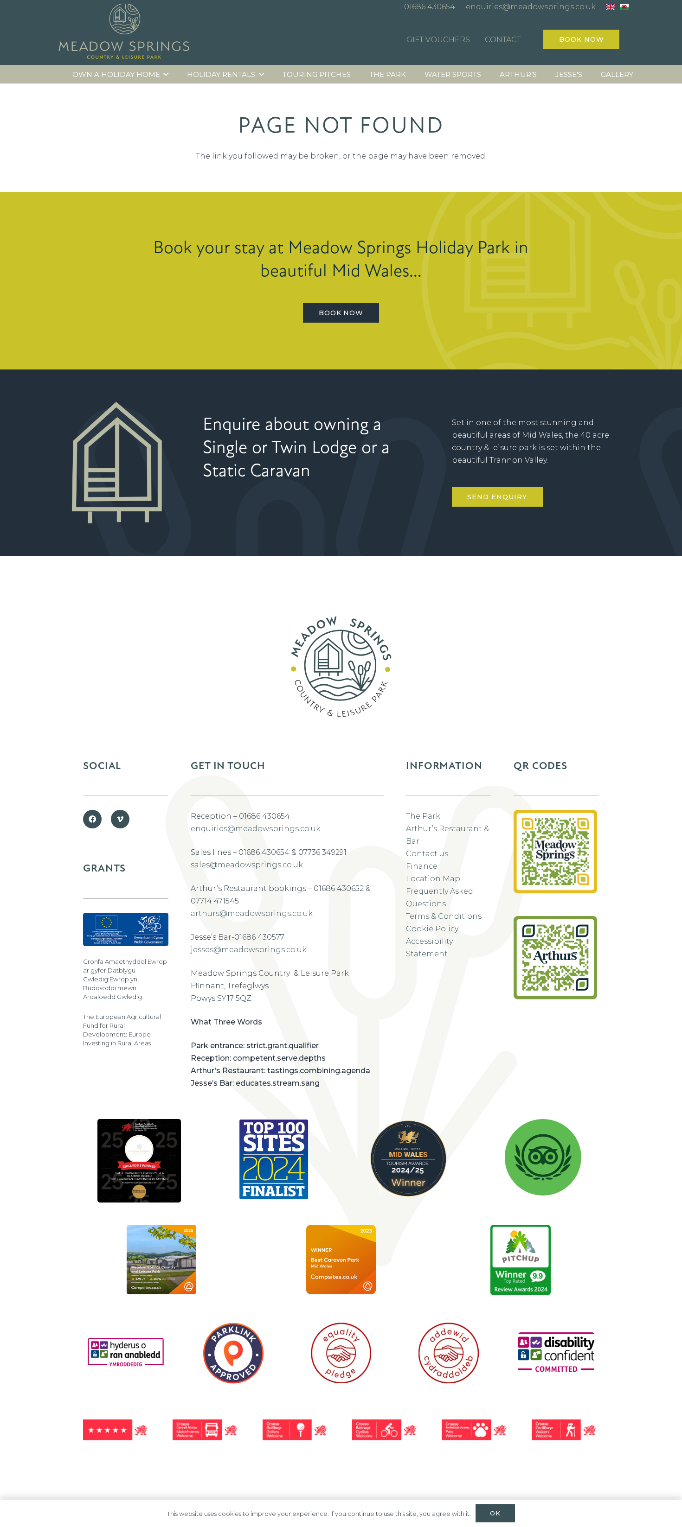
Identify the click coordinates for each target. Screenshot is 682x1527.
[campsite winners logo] (408, 1158)
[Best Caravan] (139, 1161)
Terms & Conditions (444, 916)
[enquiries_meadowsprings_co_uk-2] (555, 863)
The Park (423, 816)
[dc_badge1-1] (556, 1353)
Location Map (433, 878)
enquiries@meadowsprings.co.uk (256, 828)
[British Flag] (610, 7)
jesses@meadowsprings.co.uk (249, 949)
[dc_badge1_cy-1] (126, 1353)
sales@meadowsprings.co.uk (247, 864)
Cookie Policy (432, 928)
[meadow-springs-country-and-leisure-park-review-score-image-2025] (161, 1259)
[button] (165, 74)
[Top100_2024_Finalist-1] (274, 1159)
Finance (422, 866)
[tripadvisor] (543, 1157)
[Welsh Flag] (624, 7)
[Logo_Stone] (124, 34)
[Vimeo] (120, 819)
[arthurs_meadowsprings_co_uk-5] (555, 957)
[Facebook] (92, 819)
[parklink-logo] (233, 1353)
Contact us (427, 853)
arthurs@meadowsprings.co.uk (252, 913)
